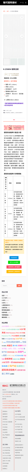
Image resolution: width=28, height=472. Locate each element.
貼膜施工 (13, 112)
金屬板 (12, 374)
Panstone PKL (6, 336)
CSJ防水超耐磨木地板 (12, 329)
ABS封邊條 (5, 326)
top (14, 339)
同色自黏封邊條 (13, 342)
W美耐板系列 (6, 305)
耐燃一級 (9, 362)
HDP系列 (4, 298)
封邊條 (20, 346)
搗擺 (5, 355)
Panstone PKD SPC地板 (17, 333)
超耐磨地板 (21, 370)
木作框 (9, 355)
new (7, 333)
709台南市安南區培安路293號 (9, 405)
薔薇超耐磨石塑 (18, 362)
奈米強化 (4, 345)
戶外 (16, 352)
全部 (10, 110)
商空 (21, 342)
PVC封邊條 (15, 336)
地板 (24, 342)
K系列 (7, 110)
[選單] (25, 2)
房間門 (21, 352)
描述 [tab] (14, 119)
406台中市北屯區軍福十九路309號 (10, 403)
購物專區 (4, 317)
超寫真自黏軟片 (19, 112)
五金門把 (18, 339)
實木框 (15, 345)
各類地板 (4, 312)
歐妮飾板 (8, 112)
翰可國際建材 (10, 2)
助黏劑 (4, 342)
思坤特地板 (10, 352)
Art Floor (11, 326)
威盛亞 (9, 346)
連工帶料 (6, 374)
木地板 (12, 355)
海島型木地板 (16, 359)
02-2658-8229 (7, 394)
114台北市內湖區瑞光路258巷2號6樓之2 (12, 401)
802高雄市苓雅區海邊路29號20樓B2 (11, 407)
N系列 (3, 303)
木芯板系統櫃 (19, 355)
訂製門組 (4, 307)
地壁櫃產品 (5, 315)
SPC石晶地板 (9, 339)
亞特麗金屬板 (6, 310)
